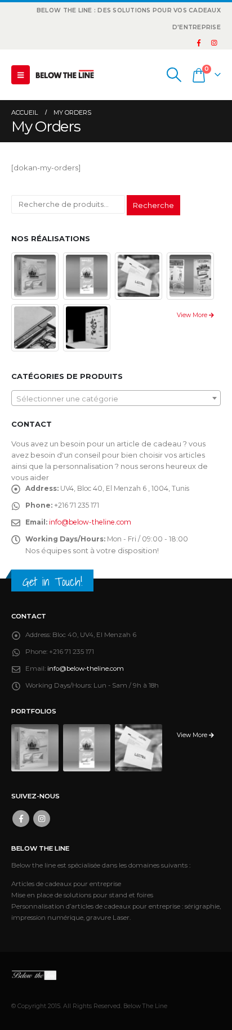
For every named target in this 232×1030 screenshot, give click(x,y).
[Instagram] (214, 42)
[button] (20, 74)
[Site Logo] (65, 75)
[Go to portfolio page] (35, 274)
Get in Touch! (52, 581)
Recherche (153, 205)
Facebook (20, 818)
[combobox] (116, 398)
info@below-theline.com (90, 522)
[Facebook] (199, 42)
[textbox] (116, 398)
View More (193, 315)
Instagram (41, 818)
